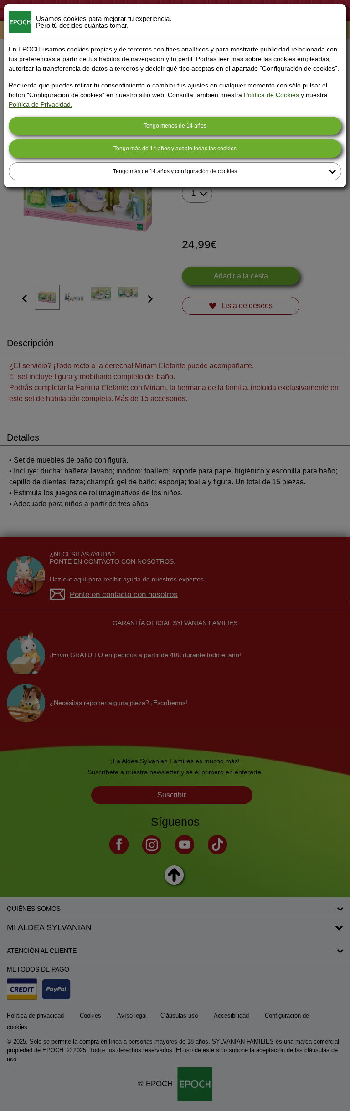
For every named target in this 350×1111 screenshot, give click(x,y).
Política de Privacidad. (40, 104)
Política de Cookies (271, 94)
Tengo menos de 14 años (175, 126)
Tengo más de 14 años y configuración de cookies (175, 171)
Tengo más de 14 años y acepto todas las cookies (175, 148)
